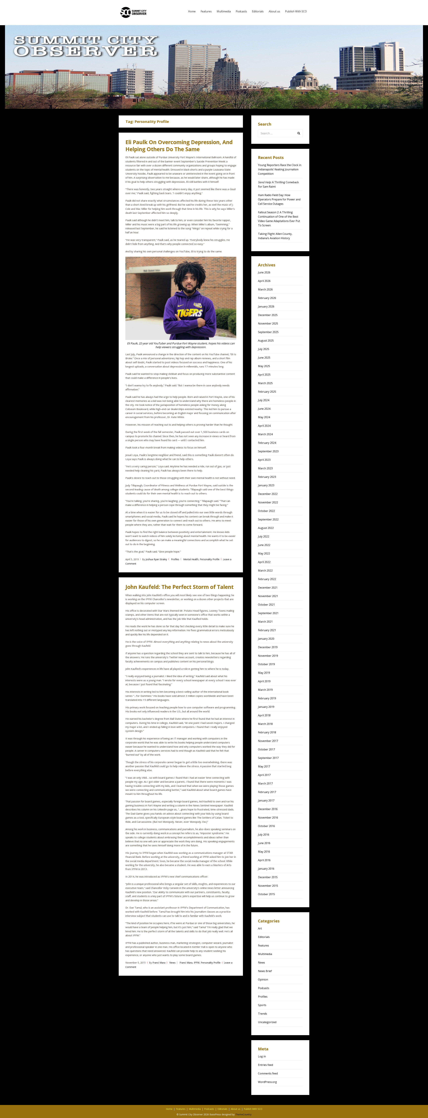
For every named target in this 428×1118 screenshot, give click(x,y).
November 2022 (268, 502)
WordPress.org (267, 1082)
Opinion (263, 979)
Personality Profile (210, 559)
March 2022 (265, 570)
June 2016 (264, 843)
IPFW (196, 962)
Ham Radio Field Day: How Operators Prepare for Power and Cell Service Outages (279, 199)
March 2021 (265, 621)
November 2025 (268, 323)
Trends (262, 1013)
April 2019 (264, 681)
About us (274, 11)
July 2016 (263, 834)
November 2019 (268, 656)
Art (260, 928)
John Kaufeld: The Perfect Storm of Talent (179, 586)
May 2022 (264, 553)
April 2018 (264, 715)
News (172, 962)
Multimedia (224, 11)
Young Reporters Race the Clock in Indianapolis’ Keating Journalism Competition (279, 169)
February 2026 (267, 298)
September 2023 (268, 451)
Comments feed (268, 1073)
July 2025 (263, 349)
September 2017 (268, 758)
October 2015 (266, 894)
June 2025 (264, 357)
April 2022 (264, 562)
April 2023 (264, 460)
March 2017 (265, 783)
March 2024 (265, 434)
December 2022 (268, 494)
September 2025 (268, 332)
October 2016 (266, 826)
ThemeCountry (243, 1114)
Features (206, 11)
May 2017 (264, 766)
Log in (262, 1056)
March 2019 (265, 690)
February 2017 (267, 792)
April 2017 (264, 775)
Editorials (258, 11)
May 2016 (264, 851)
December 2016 (268, 809)
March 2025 (265, 383)
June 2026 (264, 272)
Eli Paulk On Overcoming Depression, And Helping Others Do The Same (179, 145)
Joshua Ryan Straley (156, 559)
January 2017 (266, 800)
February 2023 (267, 477)
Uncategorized (267, 1022)
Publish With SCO (296, 11)
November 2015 (268, 886)
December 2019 (268, 647)
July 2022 (263, 536)
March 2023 (265, 468)
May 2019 (264, 673)
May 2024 (264, 417)
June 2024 (264, 409)
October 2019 (266, 664)
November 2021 (268, 596)
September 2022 (268, 519)
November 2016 (268, 817)
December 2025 (268, 315)
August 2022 (266, 528)
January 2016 (266, 868)
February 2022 (267, 579)
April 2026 (264, 281)
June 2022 (264, 545)
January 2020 (266, 639)
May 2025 (264, 366)
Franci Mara (158, 962)
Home (192, 11)
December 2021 (268, 587)
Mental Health (190, 559)
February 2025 (267, 391)
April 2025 (264, 374)
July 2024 (263, 400)
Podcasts (241, 11)
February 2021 (267, 630)
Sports (262, 1005)
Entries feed (265, 1065)
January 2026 (266, 306)
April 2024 (264, 426)
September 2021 (268, 613)
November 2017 (268, 741)
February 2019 (267, 698)
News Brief (265, 971)
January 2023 (266, 485)
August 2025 (266, 340)
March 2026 (265, 289)
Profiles (175, 559)
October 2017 (266, 749)
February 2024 (267, 443)
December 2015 (268, 877)
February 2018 (267, 732)
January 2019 (266, 707)
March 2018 (265, 724)
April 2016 (264, 860)
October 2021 (266, 604)
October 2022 (266, 511)
